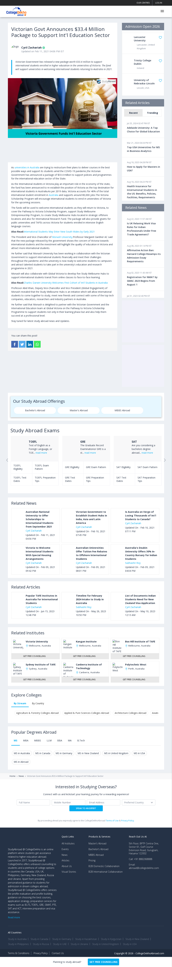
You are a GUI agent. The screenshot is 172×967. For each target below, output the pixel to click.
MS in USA (139, 753)
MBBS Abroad (122, 410)
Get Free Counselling (34, 656)
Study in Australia (17, 939)
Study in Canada (39, 939)
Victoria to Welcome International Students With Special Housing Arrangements (39, 553)
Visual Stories (69, 871)
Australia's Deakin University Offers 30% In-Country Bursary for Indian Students (141, 553)
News (21, 776)
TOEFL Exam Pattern (42, 467)
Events (65, 849)
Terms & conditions (18, 953)
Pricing (92, 860)
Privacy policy (41, 953)
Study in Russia (41, 944)
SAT (134, 442)
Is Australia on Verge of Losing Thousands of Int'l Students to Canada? (140, 515)
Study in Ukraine (79, 944)
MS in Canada (42, 753)
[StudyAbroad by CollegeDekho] (16, 11)
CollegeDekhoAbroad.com (150, 953)
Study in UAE (60, 944)
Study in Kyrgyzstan (111, 939)
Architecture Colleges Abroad (130, 712)
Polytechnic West (135, 664)
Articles (65, 860)
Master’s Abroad (97, 843)
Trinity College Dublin (142, 62)
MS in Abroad (21, 761)
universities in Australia (27, 167)
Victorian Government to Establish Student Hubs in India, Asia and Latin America (91, 517)
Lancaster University (140, 38)
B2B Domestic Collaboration (104, 866)
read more (41, 452)
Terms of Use (112, 820)
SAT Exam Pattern (147, 467)
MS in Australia (22, 753)
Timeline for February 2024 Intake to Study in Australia (90, 599)
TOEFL (33, 442)
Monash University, (62, 237)
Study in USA (130, 944)
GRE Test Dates (70, 479)
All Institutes (68, 843)
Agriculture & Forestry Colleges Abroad (37, 712)
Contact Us (58, 953)
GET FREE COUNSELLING (103, 961)
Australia (53, 195)
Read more (14, 917)
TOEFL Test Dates (19, 479)
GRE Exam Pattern (96, 467)
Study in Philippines (18, 944)
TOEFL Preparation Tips (45, 479)
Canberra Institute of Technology (89, 666)
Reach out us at (138, 836)
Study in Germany (61, 939)
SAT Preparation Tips (146, 479)
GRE (82, 442)
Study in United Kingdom (105, 944)
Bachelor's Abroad (35, 410)
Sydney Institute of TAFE (41, 664)
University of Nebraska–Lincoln (144, 81)
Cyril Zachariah (31, 47)
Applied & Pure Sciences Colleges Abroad (86, 712)
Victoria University (37, 641)
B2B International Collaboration (106, 871)
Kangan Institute (86, 641)
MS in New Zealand (88, 753)
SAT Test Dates (121, 479)
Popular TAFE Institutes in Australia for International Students (42, 599)
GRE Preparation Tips (95, 479)
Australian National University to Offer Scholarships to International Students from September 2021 (39, 519)
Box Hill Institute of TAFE (140, 641)
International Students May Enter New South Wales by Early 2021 (59, 231)
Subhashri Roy (133, 562)
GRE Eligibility (72, 467)
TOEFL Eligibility (18, 467)
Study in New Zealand (137, 939)
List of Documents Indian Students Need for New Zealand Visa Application (140, 599)
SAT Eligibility (123, 467)
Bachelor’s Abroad (98, 849)
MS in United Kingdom (116, 753)
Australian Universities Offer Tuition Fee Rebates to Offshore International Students (91, 553)
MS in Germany (64, 753)
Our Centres (143, 2)
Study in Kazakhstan (86, 939)
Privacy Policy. (127, 820)
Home (12, 776)
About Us (67, 866)
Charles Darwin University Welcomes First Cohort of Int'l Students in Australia (66, 282)
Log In (158, 2)
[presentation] (7, 464)
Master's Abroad (79, 410)
